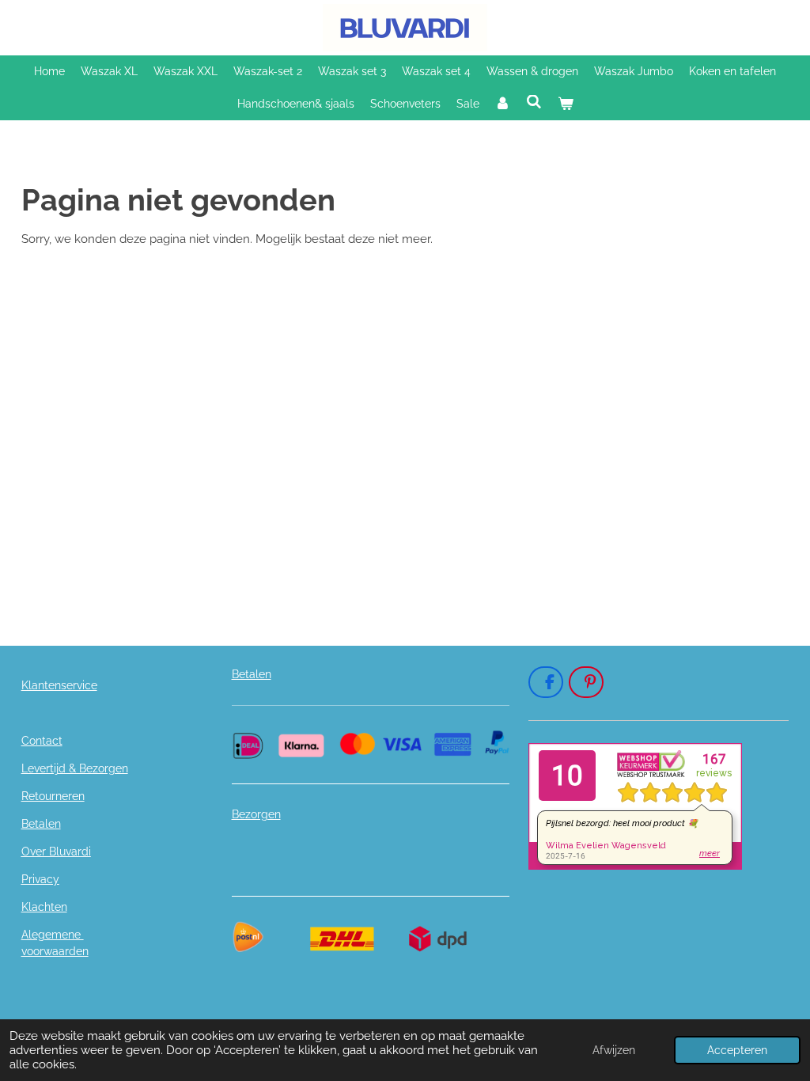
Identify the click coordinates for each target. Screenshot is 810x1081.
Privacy (40, 879)
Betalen (41, 823)
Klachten (44, 907)
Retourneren (53, 796)
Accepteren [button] (737, 1050)
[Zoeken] (534, 102)
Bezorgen (256, 814)
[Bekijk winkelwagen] (565, 104)
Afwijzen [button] (613, 1050)
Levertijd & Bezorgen (74, 768)
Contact (41, 740)
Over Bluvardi (56, 851)
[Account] (503, 104)
